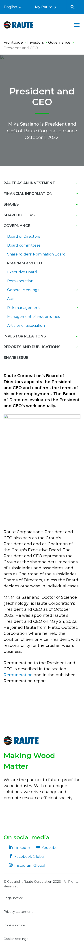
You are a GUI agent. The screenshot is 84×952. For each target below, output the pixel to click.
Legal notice (13, 898)
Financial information (28, 194)
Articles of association (26, 325)
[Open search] (72, 7)
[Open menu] (76, 25)
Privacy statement (18, 912)
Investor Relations (25, 336)
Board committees (23, 245)
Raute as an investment (29, 183)
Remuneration (20, 281)
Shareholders (19, 215)
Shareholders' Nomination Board (36, 254)
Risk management (23, 308)
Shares (11, 204)
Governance (17, 226)
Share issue (16, 357)
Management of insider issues (33, 317)
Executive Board (22, 272)
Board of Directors (23, 236)
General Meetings (23, 290)
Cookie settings (16, 939)
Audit (12, 299)
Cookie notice (14, 925)
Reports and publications (32, 347)
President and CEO (24, 263)
